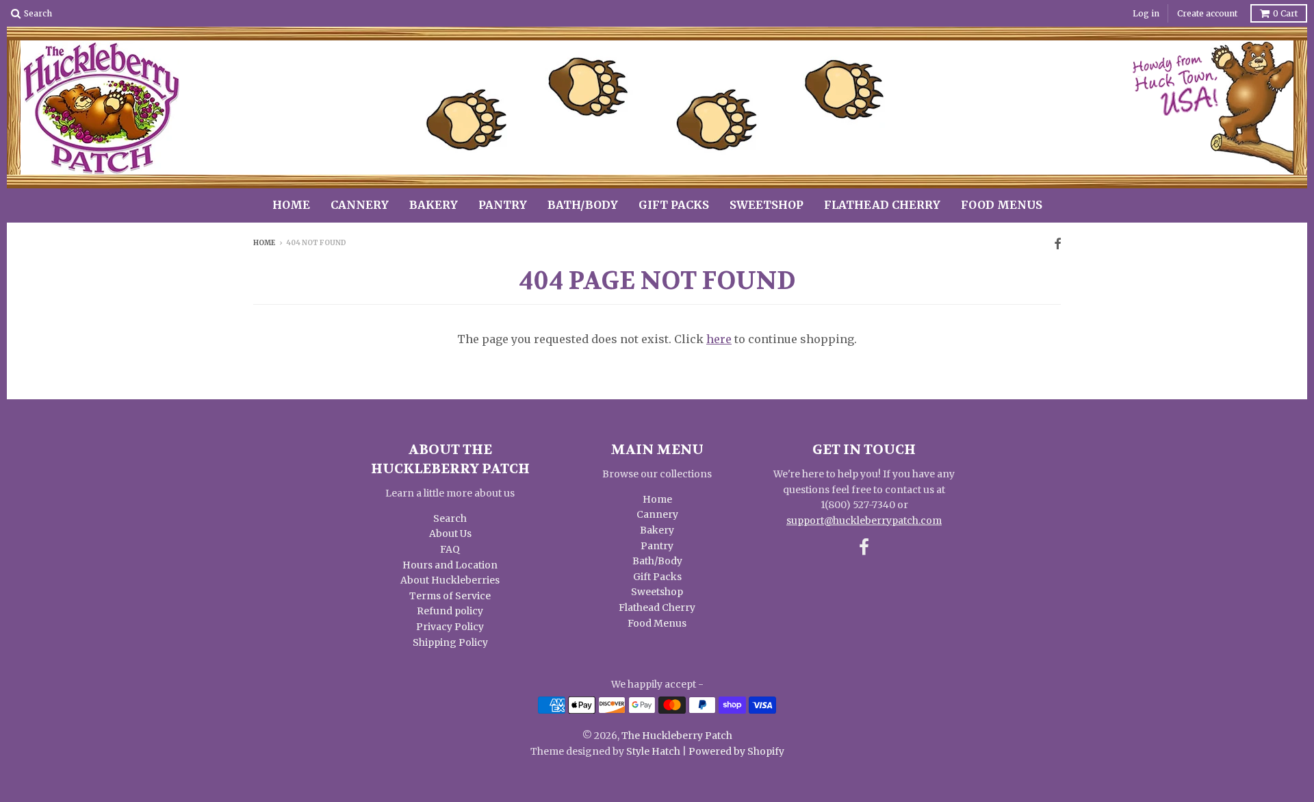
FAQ (450, 549)
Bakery (433, 205)
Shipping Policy (450, 642)
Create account (1207, 13)
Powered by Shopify (736, 751)
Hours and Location (450, 565)
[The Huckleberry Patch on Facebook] (1057, 244)
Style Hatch (653, 751)
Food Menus (1001, 205)
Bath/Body (583, 205)
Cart (1285, 13)
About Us (450, 533)
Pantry (502, 205)
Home (291, 205)
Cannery (360, 205)
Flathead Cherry (882, 205)
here (719, 339)
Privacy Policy (450, 627)
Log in (1146, 13)
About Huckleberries (450, 580)
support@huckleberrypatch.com (864, 520)
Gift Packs (674, 205)
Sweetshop (766, 205)
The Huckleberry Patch (676, 735)
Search (450, 518)
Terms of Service (450, 596)
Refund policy (450, 611)
